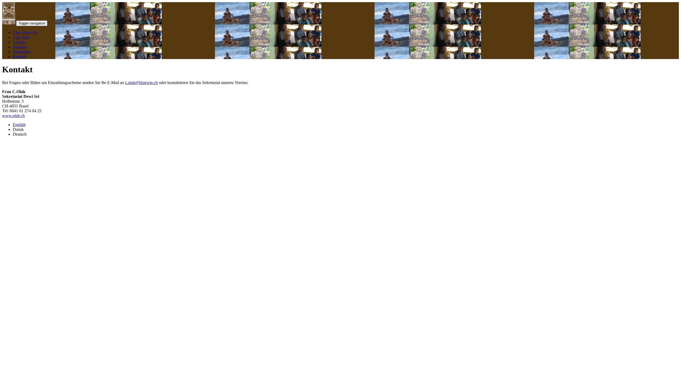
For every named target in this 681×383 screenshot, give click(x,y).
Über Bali (21, 37)
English (19, 124)
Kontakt (19, 56)
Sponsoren (22, 51)
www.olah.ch (13, 115)
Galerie (19, 42)
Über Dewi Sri (25, 32)
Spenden (20, 47)
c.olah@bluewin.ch (141, 82)
